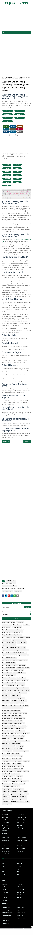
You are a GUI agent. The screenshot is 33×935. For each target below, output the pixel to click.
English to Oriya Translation (8, 672)
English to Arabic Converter (8, 637)
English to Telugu (6, 683)
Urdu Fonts (19, 897)
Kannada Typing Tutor (7, 718)
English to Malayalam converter (9, 657)
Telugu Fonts (15, 781)
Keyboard (19, 111)
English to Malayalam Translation (9, 660)
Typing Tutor (7, 114)
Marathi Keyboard (15, 733)
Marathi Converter (20, 731)
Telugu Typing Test (15, 786)
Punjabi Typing (20, 766)
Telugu (17, 175)
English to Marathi (23, 660)
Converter (19, 118)
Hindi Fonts (14, 700)
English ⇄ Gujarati (6, 907)
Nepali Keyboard (6, 743)
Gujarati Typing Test (15, 695)
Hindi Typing (5, 705)
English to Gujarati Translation (9, 586)
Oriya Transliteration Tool (8, 756)
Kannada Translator (6, 713)
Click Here (25, 381)
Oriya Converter (17, 751)
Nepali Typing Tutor (17, 748)
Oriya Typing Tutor (16, 758)
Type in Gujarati (8, 77)
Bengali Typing (20, 630)
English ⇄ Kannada (6, 915)
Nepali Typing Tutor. (7, 751)
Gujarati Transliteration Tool (8, 588)
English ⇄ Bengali (6, 910)
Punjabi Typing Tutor (18, 768)
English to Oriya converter (17, 670)
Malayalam (7, 178)
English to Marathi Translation (9, 665)
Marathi (7, 168)
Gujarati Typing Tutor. (19, 698)
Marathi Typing (20, 736)
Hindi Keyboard (22, 700)
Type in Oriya (23, 796)
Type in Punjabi (5, 799)
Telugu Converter (6, 781)
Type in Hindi (5, 794)
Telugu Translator (6, 784)
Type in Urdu (5, 801)
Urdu (17, 182)
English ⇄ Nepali (21, 918)
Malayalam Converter (7, 720)
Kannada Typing (6, 715)
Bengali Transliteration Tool (8, 630)
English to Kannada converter (19, 652)
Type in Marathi (5, 796)
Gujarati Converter (6, 690)
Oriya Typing (19, 756)
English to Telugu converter (18, 683)
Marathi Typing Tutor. (7, 741)
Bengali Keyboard (6, 627)
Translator (7, 118)
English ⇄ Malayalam (7, 912)
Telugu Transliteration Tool (18, 784)
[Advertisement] (15, 18)
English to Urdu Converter (8, 688)
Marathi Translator (25, 733)
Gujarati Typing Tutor (7, 591)
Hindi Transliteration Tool (17, 703)
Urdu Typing (26, 801)
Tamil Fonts (26, 771)
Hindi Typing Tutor (24, 705)
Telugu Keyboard (24, 781)
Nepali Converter (18, 741)
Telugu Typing (5, 786)
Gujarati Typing (5, 90)
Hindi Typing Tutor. (6, 708)
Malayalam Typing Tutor (20, 728)
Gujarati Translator (6, 693)
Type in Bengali (14, 791)
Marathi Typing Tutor (18, 738)
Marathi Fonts (5, 733)
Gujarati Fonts (16, 690)
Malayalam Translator (19, 723)
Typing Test (19, 114)
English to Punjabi (21, 672)
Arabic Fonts (5, 900)
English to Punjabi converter (8, 675)
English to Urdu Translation (22, 688)
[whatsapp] (14, 595)
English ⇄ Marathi (21, 915)
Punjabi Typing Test (6, 768)
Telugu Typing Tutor (6, 789)
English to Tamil (21, 677)
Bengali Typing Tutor (18, 632)
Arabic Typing (20, 622)
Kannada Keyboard (15, 710)
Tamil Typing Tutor (16, 778)
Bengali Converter (17, 624)
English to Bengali (6, 640)
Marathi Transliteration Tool (8, 736)
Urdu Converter (20, 851)
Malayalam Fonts (18, 720)
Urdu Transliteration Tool (16, 801)
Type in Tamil (14, 799)
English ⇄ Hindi (20, 907)
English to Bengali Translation (9, 642)
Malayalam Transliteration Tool (9, 725)
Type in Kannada (14, 794)
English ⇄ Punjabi (6, 920)
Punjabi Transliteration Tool (8, 766)
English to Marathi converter (8, 662)
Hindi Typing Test (14, 705)
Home (3, 77)
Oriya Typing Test (6, 758)
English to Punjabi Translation (9, 677)
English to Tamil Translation (22, 680)
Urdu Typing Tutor (6, 804)
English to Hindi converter (8, 650)
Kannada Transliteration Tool (20, 713)
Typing (8, 111)
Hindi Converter (6, 700)
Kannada (6, 175)
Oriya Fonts (25, 751)
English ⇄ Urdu (20, 920)
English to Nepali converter (8, 667)
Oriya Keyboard (6, 753)
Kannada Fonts (5, 710)
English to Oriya (5, 670)
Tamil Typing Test (6, 778)
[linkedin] (11, 595)
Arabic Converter (6, 854)
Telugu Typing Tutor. (18, 789)
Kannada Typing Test (16, 715)
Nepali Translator (16, 743)
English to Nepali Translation (23, 667)
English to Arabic (18, 635)
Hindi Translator (6, 703)
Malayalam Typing (23, 725)
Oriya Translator (15, 753)
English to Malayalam (23, 655)
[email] (17, 595)
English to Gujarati (11, 580)
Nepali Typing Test (6, 748)
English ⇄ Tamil (20, 910)
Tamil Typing (19, 776)
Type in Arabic (5, 791)
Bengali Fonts (27, 624)
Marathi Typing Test (6, 738)
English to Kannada (6, 652)
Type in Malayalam (24, 794)
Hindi (17, 165)
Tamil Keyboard (6, 773)
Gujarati (7, 165)
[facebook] (3, 595)
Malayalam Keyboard (7, 723)
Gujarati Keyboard (25, 690)
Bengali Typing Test (6, 632)
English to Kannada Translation (9, 655)
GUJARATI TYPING (16, 3)
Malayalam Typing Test (7, 728)
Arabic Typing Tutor (6, 624)
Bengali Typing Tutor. (7, 635)
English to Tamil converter (8, 680)
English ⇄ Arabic (5, 923)
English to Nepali (21, 665)
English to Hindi (21, 647)
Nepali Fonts (27, 741)
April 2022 (16, 611)
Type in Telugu (22, 799)
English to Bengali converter (18, 640)
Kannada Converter (17, 708)
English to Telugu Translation (8, 685)
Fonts (7, 121)
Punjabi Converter (17, 761)
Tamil (17, 171)
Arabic (6, 185)
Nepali (7, 182)
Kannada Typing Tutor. (19, 718)
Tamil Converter (17, 771)
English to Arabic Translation (23, 637)
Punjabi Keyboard (6, 763)
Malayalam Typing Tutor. (8, 731)
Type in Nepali (14, 796)
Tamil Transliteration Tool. (8, 776)
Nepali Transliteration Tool (8, 746)
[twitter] (6, 595)
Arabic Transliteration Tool (8, 622)
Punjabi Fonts (26, 761)
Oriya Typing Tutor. (6, 761)
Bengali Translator (16, 627)
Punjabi (17, 168)
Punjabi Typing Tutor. (7, 771)
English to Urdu (20, 685)
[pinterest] (9, 595)
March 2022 (16, 614)
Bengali (7, 171)
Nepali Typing (20, 746)
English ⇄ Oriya (5, 918)
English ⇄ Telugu (21, 912)
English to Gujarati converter (8, 583)
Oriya (17, 178)
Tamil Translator (15, 773)
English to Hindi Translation (22, 650)
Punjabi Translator (16, 763)
